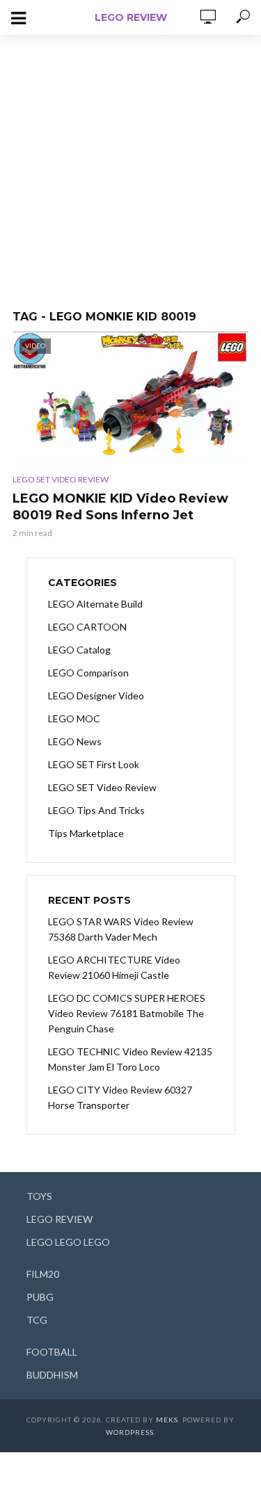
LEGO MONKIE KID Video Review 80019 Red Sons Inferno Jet (120, 507)
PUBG (40, 1297)
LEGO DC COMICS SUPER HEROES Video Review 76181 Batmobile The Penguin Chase (126, 1013)
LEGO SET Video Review (61, 479)
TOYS (39, 1196)
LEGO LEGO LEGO (68, 1242)
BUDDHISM (52, 1375)
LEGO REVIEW (131, 17)
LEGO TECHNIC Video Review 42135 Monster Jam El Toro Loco (130, 1059)
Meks (167, 1419)
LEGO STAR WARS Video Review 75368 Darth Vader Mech (120, 929)
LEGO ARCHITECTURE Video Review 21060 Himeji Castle (114, 967)
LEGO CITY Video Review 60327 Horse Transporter (120, 1097)
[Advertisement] (130, 165)
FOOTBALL (51, 1352)
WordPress (130, 1432)
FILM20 (42, 1274)
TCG (36, 1320)
